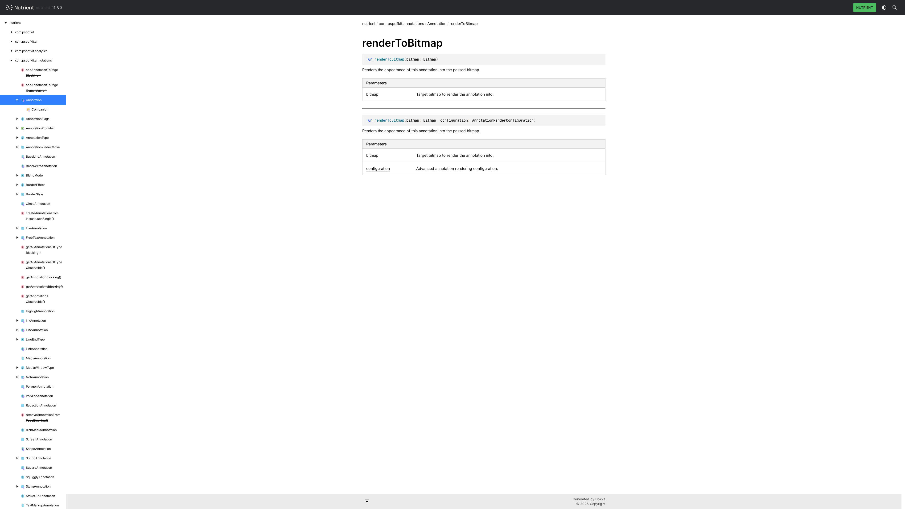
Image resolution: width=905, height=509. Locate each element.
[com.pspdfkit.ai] (7, 41)
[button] (894, 7)
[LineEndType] (10, 339)
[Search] (894, 7)
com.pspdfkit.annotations (401, 23)
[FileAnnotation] (10, 228)
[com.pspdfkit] (7, 32)
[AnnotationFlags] (10, 118)
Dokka (600, 499)
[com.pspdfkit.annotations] (7, 60)
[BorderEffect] (10, 184)
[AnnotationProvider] (10, 128)
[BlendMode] (10, 175)
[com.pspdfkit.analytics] (7, 51)
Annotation (436, 23)
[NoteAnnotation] (10, 377)
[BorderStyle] (10, 194)
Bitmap (429, 59)
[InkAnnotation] (10, 320)
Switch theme (884, 7)
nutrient (43, 7)
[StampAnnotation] (10, 486)
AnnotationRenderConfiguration (503, 120)
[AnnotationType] (10, 137)
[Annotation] (10, 100)
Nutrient (864, 7)
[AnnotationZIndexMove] (10, 147)
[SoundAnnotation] (10, 458)
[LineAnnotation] (10, 330)
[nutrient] (4, 22)
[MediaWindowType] (10, 367)
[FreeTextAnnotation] (10, 237)
